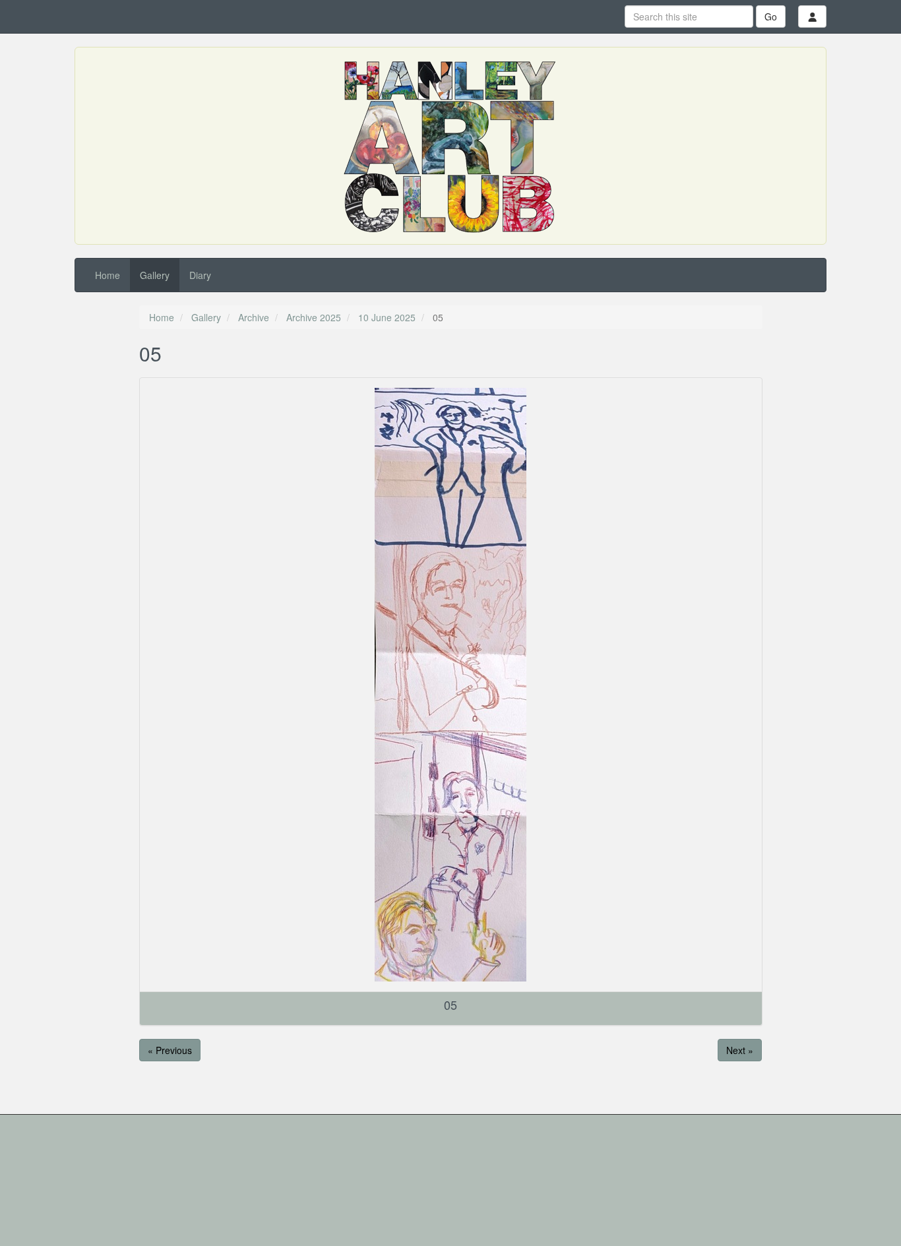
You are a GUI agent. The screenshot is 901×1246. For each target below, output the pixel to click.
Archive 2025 (313, 317)
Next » (739, 1050)
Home (107, 275)
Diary (200, 275)
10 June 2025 (387, 317)
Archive (253, 317)
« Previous (170, 1050)
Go (770, 16)
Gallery (155, 275)
